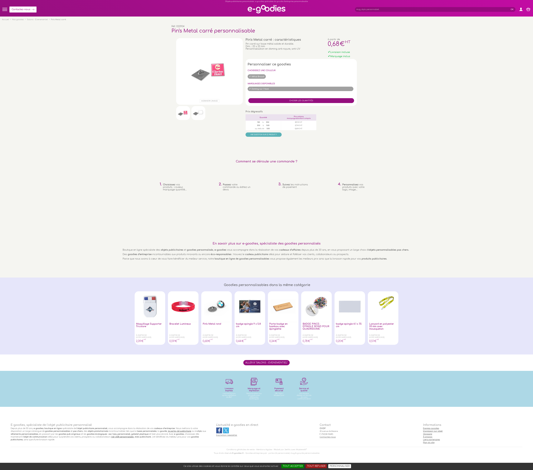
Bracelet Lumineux (180, 324)
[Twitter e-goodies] (226, 430)
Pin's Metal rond (212, 324)
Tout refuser (316, 466)
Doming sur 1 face (260, 89)
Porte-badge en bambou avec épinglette (278, 326)
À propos (427, 437)
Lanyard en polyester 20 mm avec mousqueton (381, 326)
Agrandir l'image (209, 101)
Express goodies (431, 428)
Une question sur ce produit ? (263, 134)
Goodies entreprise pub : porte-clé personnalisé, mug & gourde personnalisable (282, 453)
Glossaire (427, 434)
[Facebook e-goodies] (219, 430)
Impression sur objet (433, 431)
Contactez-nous (21, 9)
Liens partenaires (431, 440)
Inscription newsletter (226, 435)
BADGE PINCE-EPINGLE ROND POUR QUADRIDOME (316, 326)
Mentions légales (264, 450)
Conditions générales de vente (240, 450)
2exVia (288, 450)
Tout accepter (293, 466)
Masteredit (301, 450)
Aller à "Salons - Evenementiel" (266, 362)
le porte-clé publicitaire (179, 431)
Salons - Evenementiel (37, 20)
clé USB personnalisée (123, 437)
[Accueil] (266, 13)
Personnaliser (340, 466)
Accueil (5, 20)
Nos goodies (18, 20)
